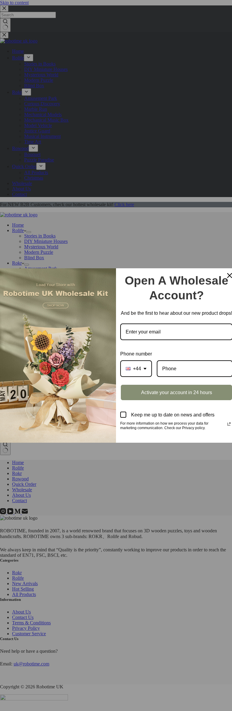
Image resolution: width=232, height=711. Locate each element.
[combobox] (136, 368)
